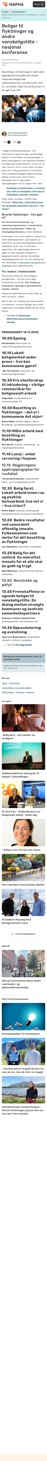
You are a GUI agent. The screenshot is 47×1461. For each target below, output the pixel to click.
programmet (25, 645)
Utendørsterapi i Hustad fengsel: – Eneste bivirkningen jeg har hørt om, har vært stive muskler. (23, 1110)
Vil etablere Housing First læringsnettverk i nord (16, 921)
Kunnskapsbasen (18, 12)
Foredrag (20, 692)
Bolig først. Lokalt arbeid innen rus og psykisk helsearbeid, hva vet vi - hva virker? (23, 205)
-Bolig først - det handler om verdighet (18, 737)
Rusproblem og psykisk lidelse (16, 688)
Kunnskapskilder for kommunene (21, 1033)
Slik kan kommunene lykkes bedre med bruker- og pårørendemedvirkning (21, 984)
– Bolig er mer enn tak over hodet (21, 849)
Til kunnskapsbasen (25, 934)
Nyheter (30, 692)
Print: (15, 142)
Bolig (4, 683)
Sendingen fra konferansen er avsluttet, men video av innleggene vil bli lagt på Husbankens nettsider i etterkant (26, 191)
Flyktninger (14, 683)
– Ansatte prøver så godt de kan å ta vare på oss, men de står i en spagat (23, 1070)
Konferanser (8, 692)
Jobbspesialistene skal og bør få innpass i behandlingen (20, 775)
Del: (5, 142)
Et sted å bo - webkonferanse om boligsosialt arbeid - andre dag (21, 813)
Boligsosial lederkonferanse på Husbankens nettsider (22, 318)
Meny (37, 4)
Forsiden (5, 12)
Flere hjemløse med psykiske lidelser (23, 884)
